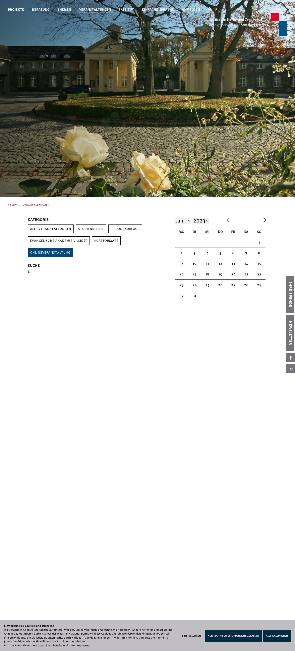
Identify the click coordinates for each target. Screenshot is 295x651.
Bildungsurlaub (125, 229)
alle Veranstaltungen (50, 229)
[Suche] (210, 9)
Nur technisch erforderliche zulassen (233, 635)
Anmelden (191, 9)
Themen (64, 9)
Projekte (16, 9)
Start (12, 205)
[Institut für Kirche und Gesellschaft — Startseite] (248, 24)
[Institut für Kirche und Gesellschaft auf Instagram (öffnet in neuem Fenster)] (290, 368)
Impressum (83, 645)
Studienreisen (91, 229)
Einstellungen (191, 635)
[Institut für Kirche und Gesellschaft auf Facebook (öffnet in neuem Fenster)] (290, 357)
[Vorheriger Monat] (243, 220)
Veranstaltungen (95, 9)
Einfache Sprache (158, 9)
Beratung (41, 9)
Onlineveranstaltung (50, 252)
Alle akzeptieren (277, 635)
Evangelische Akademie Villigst (58, 241)
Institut (126, 9)
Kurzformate (106, 241)
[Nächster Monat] (265, 220)
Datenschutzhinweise (49, 645)
